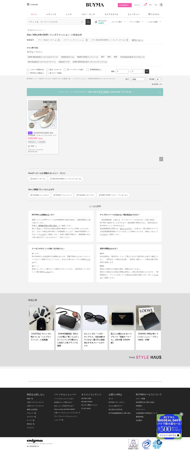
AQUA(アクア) (64, 62)
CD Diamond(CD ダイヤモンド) (132, 57)
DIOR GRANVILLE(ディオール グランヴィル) (90, 62)
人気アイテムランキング (35, 402)
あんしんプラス (126, 228)
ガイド (111, 398)
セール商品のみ (38, 70)
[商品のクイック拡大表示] (48, 103)
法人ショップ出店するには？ (64, 406)
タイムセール (56, 70)
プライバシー (140, 409)
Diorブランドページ (36, 30)
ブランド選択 (134, 22)
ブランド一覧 (31, 413)
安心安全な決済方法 (115, 409)
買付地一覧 (30, 424)
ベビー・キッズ (88, 14)
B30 (115, 57)
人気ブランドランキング (35, 406)
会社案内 (139, 420)
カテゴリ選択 (116, 22)
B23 (109, 57)
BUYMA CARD (86, 398)
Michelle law (32, 151)
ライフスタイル (111, 14)
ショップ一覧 (58, 420)
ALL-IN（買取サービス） (89, 405)
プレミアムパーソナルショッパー (65, 416)
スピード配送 (57, 73)
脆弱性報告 (140, 417)
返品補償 (42, 142)
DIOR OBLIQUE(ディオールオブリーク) (43, 57)
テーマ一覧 (30, 420)
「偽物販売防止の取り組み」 (48, 225)
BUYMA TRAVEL (87, 401)
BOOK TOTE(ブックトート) (87, 57)
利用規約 (139, 406)
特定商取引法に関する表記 (145, 402)
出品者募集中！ (124, 5)
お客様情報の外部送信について (146, 413)
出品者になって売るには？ (63, 402)
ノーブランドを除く (76, 70)
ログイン (137, 5)
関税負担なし (97, 70)
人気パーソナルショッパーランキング (67, 412)
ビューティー (134, 14)
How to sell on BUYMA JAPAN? (64, 409)
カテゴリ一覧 (31, 417)
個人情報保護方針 (33, 446)
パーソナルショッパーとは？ (64, 398)
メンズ (69, 14)
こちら (42, 234)
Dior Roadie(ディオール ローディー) (41, 62)
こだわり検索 (152, 22)
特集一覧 (30, 398)
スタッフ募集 (140, 398)
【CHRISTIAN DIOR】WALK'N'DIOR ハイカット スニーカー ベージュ (42, 135)
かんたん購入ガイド (115, 406)
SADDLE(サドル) (67, 57)
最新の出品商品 (32, 409)
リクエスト (155, 14)
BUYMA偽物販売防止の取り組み (120, 413)
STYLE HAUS (86, 408)
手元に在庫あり (38, 73)
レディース (51, 14)
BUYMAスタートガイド (117, 402)
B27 (102, 57)
